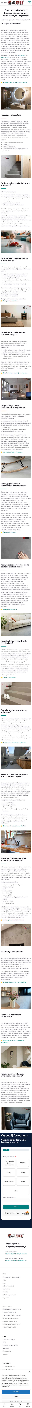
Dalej (16, 1207)
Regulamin (6, 1298)
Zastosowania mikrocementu (12, 1309)
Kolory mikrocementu (9, 1312)
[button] (29, 1372)
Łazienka (22, 1163)
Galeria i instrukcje (8, 1286)
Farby (4, 1342)
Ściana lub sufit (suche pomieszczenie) (9, 1163)
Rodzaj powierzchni (9, 1157)
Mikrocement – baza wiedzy (11, 1277)
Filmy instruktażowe (9, 1366)
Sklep (4, 1280)
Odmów (16, 1397)
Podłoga (9, 1172)
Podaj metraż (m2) (8, 1197)
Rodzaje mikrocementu (10, 1321)
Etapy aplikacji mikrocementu (12, 1315)
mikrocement (21, 55)
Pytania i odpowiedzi (9, 1327)
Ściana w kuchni (9, 1181)
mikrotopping (5, 57)
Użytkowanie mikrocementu (11, 1324)
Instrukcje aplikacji (8, 1369)
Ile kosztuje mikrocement (10, 1318)
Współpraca (6, 1289)
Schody (23, 1172)
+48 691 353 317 (10, 1254)
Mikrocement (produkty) (10, 1345)
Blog (4, 1283)
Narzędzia (6, 1348)
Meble (23, 1181)
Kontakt (5, 1292)
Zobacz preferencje (16, 1401)
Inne (16, 1191)
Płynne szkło (7, 1351)
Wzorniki (5, 1354)
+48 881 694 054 (21, 1254)
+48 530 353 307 (21, 1260)
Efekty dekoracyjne (9, 1339)
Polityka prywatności (9, 1295)
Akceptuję (16, 1392)
